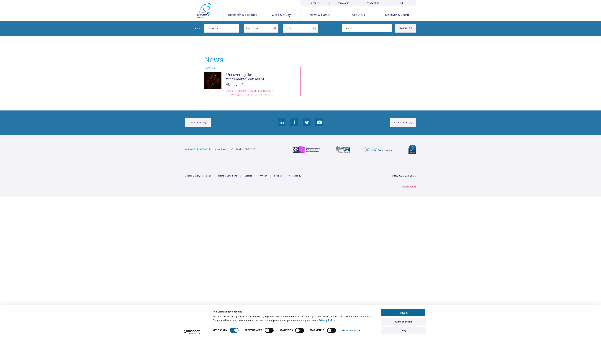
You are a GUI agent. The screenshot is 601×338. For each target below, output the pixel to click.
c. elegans (240, 90)
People (315, 3)
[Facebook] (294, 124)
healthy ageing (235, 94)
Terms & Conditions (227, 175)
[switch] (269, 330)
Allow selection (403, 321)
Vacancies (343, 3)
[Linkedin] (282, 124)
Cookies (248, 175)
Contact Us (195, 122)
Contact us (373, 3)
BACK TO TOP (400, 122)
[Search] (401, 3)
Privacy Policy (327, 320)
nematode (264, 94)
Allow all (403, 312)
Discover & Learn (397, 14)
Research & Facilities (242, 14)
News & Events (320, 14)
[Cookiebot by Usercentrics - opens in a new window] (191, 332)
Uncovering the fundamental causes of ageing (245, 79)
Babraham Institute (204, 10)
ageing (229, 90)
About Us (358, 14)
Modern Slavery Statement (198, 175)
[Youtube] (319, 124)
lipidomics (251, 94)
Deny (403, 330)
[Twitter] (307, 124)
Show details (349, 330)
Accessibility (295, 175)
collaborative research (260, 90)
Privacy (263, 175)
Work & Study (281, 14)
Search (403, 28)
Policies (278, 175)
